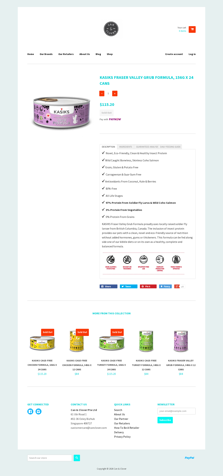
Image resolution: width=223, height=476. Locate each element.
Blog (98, 54)
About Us (84, 54)
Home (30, 54)
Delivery (119, 432)
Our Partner (121, 419)
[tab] (108, 146)
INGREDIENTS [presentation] (125, 146)
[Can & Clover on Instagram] (38, 412)
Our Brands (46, 54)
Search (118, 410)
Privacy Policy (122, 436)
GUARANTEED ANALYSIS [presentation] (147, 146)
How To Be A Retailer (126, 427)
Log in (192, 54)
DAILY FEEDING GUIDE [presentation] (170, 146)
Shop (110, 54)
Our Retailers (66, 54)
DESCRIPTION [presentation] (108, 146)
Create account (174, 54)
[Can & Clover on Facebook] (30, 412)
